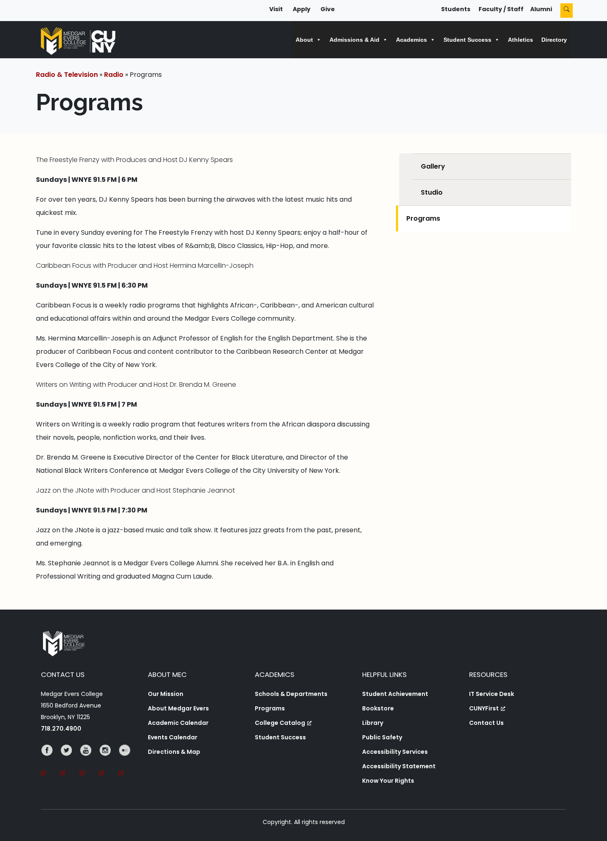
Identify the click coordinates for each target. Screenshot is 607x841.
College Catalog (280, 723)
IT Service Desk (491, 694)
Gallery (433, 166)
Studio (432, 192)
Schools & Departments (291, 694)
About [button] (304, 39)
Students (455, 9)
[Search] (566, 10)
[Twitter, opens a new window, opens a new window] (70, 761)
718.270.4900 (61, 728)
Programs (423, 218)
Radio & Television (67, 74)
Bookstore (378, 708)
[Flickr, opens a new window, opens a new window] (128, 761)
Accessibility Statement (399, 766)
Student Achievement (395, 694)
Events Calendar (172, 737)
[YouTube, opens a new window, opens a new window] (89, 761)
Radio (113, 74)
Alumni (541, 9)
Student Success (280, 737)
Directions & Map (174, 752)
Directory (554, 39)
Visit (276, 9)
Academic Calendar (178, 723)
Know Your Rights (388, 781)
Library (372, 723)
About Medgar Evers (178, 708)
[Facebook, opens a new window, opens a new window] (50, 761)
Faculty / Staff (501, 9)
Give (327, 9)
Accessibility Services (395, 752)
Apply (302, 9)
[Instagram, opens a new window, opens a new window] (109, 761)
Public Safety (382, 737)
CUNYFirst (484, 708)
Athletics (520, 39)
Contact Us (486, 723)
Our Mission (165, 694)
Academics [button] (411, 39)
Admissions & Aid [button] (354, 39)
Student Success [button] (467, 39)
